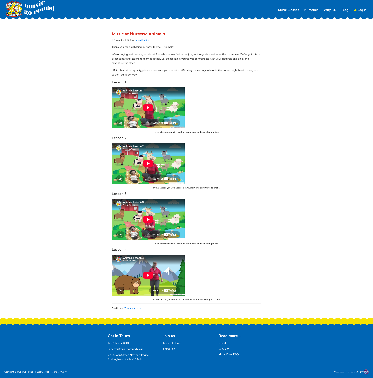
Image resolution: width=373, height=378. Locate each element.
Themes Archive (133, 308)
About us (224, 343)
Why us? (224, 348)
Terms (54, 371)
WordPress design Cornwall (346, 372)
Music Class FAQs (229, 354)
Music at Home (172, 343)
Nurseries (169, 348)
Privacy (63, 371)
